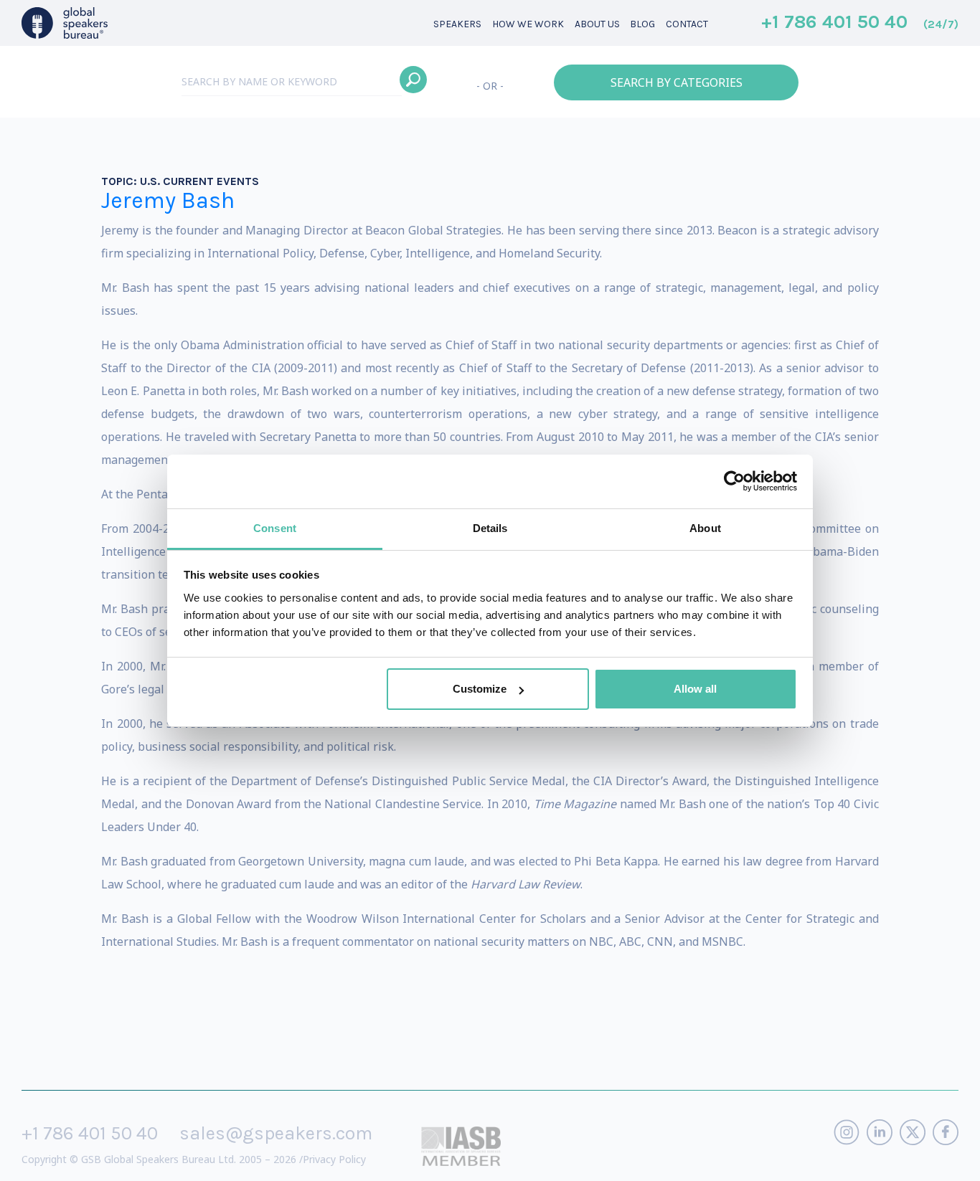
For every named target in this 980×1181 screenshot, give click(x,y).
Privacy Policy (334, 1159)
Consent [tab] (274, 528)
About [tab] (705, 528)
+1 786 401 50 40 (859, 23)
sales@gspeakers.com (275, 1133)
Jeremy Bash (168, 200)
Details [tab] (490, 528)
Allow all (695, 689)
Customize (480, 689)
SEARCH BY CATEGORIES (677, 82)
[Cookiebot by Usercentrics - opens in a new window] (734, 481)
